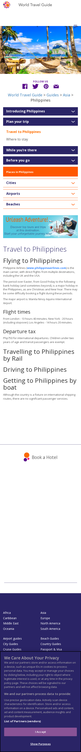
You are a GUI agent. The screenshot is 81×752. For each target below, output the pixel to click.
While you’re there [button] (21, 150)
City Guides (10, 644)
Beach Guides (49, 638)
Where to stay (17, 139)
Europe (45, 618)
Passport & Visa (51, 649)
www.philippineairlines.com (46, 268)
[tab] (40, 111)
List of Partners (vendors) (22, 721)
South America (50, 629)
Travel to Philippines (23, 131)
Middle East (11, 623)
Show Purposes (40, 744)
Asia (66, 94)
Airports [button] (13, 194)
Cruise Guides (12, 649)
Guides (53, 94)
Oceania (8, 629)
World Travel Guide (25, 94)
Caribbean (10, 618)
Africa (7, 613)
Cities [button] (11, 183)
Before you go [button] (18, 160)
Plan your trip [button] (17, 122)
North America (50, 623)
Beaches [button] (13, 204)
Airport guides (12, 638)
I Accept (40, 732)
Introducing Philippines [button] (25, 111)
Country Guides (50, 644)
